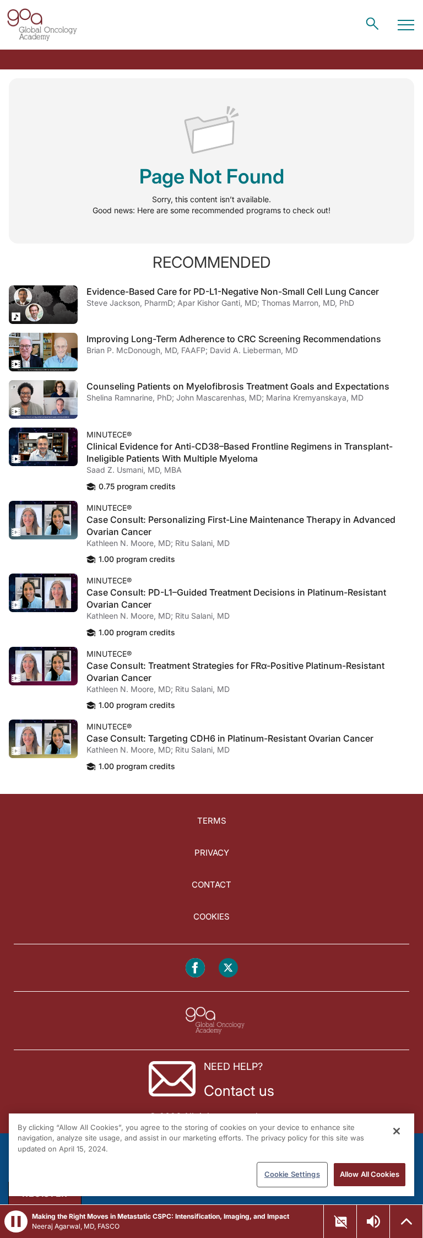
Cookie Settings (292, 1174)
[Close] (396, 1131)
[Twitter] (228, 967)
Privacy (211, 852)
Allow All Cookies (369, 1174)
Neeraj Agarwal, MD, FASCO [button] (76, 1226)
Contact (211, 884)
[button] (16, 1221)
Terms (211, 820)
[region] (211, 1154)
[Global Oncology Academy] (42, 25)
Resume (43, 304)
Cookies (211, 916)
